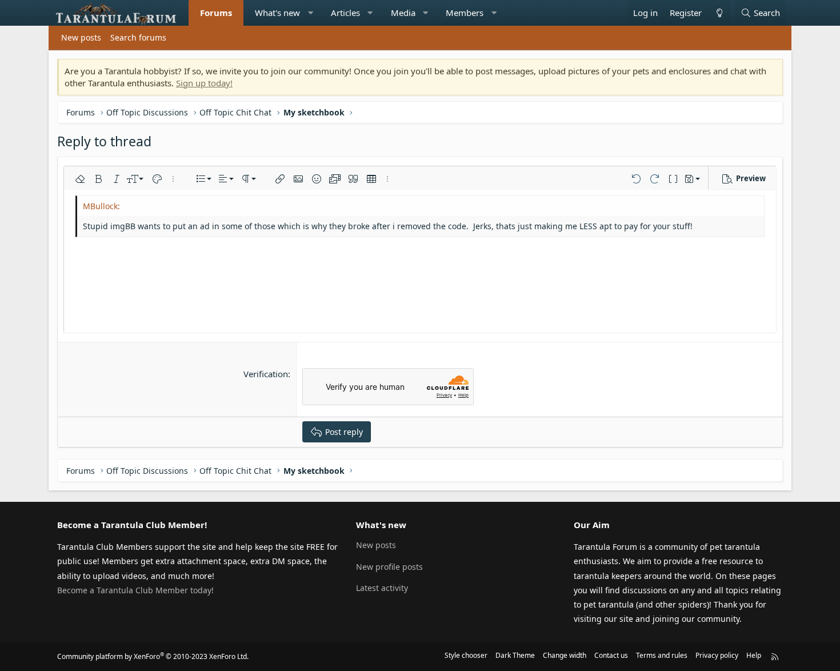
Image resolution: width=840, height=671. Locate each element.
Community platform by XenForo (153, 656)
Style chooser (466, 655)
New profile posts (389, 566)
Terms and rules (661, 655)
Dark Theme (515, 655)
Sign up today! (204, 83)
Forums (216, 12)
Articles (345, 12)
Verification (265, 374)
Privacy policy (716, 655)
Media (403, 12)
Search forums (138, 37)
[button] (310, 13)
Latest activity (382, 587)
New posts (81, 37)
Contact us (611, 655)
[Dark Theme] (718, 13)
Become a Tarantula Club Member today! (135, 590)
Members (464, 12)
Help (753, 655)
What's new (277, 12)
